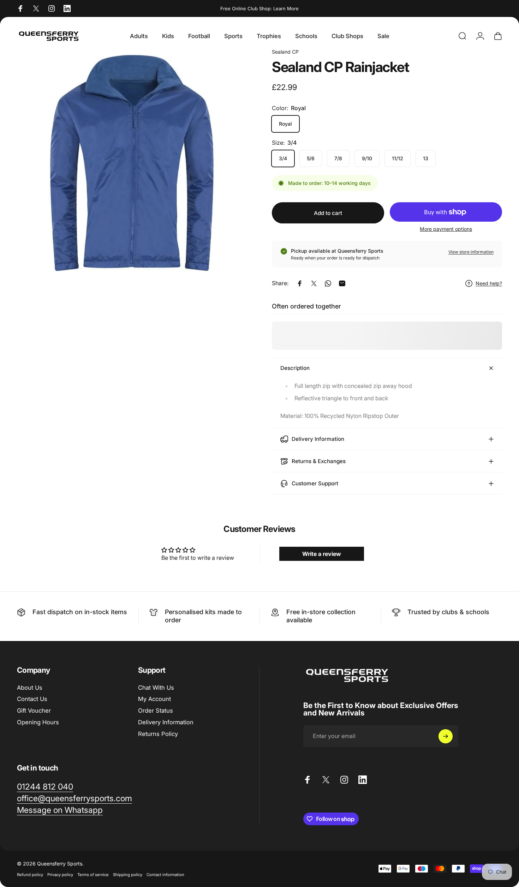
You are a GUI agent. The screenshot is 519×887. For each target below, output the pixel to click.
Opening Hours (38, 722)
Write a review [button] (321, 553)
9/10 (367, 158)
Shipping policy (127, 874)
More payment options (446, 229)
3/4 (283, 158)
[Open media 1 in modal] (132, 163)
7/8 (338, 158)
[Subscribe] (446, 736)
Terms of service (93, 874)
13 (425, 158)
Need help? (489, 283)
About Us (29, 687)
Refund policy (30, 874)
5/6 (311, 158)
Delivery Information (165, 722)
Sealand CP (285, 52)
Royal (285, 124)
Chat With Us (156, 687)
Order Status (155, 710)
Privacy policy (60, 874)
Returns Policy (158, 733)
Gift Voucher (34, 710)
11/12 (397, 158)
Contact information (165, 874)
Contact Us (32, 698)
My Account (154, 698)
